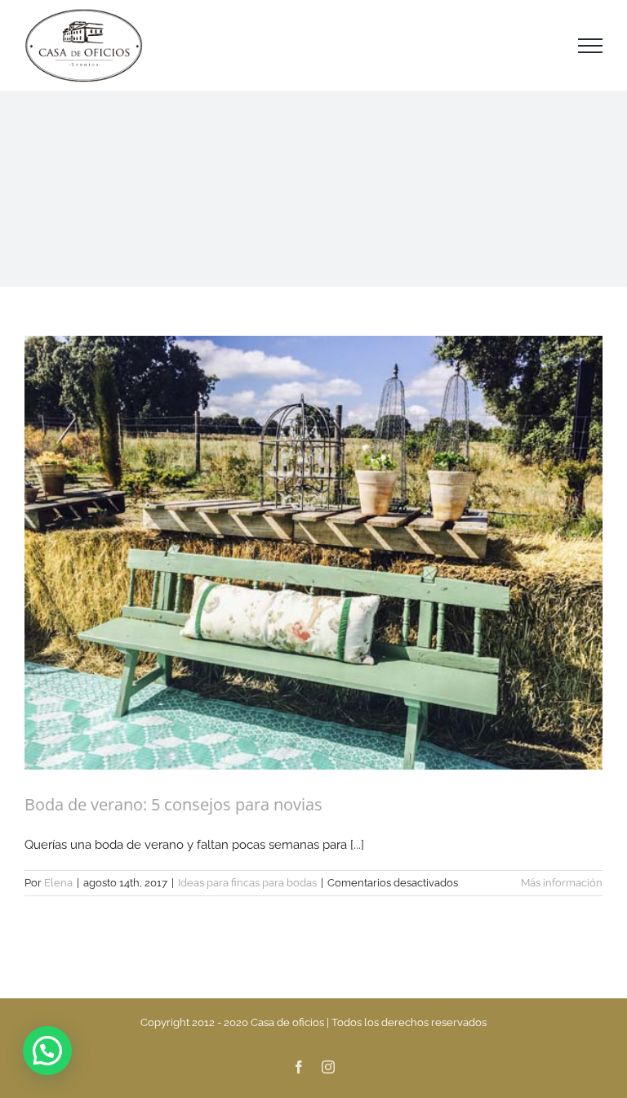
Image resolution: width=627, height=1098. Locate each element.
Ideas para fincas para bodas (247, 883)
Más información (562, 883)
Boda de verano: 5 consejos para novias (173, 804)
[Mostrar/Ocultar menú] (590, 45)
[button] (47, 1050)
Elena (58, 883)
